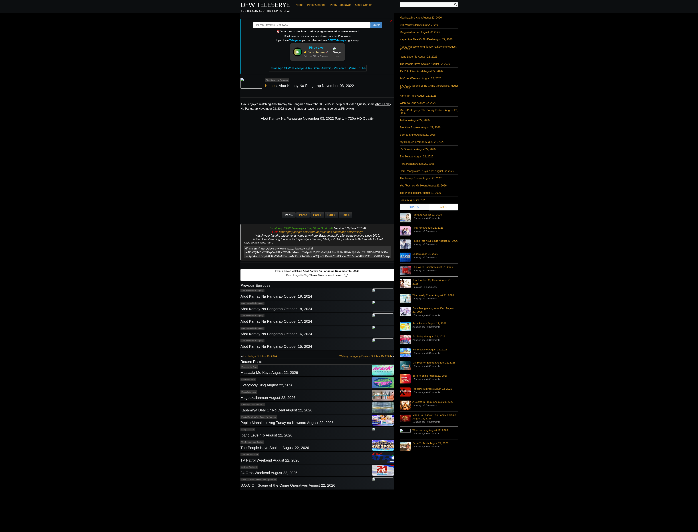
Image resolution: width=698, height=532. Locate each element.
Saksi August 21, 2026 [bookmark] (425, 253)
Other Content (364, 4)
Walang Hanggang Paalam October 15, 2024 (365, 356)
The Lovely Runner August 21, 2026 (421, 178)
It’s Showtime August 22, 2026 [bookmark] (429, 349)
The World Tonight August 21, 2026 (420, 192)
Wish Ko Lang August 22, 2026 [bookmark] (430, 430)
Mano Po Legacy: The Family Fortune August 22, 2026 (429, 111)
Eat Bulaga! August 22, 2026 (416, 156)
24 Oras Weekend (249, 467)
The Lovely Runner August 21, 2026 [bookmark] (433, 295)
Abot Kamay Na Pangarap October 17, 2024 (276, 321)
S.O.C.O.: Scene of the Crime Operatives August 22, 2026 (287, 485)
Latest (443, 207)
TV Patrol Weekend (249, 455)
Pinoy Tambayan (341, 4)
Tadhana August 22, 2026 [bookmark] (427, 214)
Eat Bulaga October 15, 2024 (260, 356)
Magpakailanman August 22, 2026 (267, 398)
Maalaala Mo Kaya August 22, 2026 (269, 373)
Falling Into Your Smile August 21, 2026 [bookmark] (435, 240)
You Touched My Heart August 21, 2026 (423, 185)
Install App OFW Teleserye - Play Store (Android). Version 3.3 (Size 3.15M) (318, 68)
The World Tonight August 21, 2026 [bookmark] (432, 266)
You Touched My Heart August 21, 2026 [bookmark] (432, 282)
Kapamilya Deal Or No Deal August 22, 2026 (276, 410)
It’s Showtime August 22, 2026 (418, 149)
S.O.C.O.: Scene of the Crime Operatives (258, 480)
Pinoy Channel (316, 4)
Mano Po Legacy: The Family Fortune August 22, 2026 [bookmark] (434, 416)
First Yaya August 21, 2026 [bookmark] (427, 227)
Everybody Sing (248, 379)
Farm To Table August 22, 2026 (418, 95)
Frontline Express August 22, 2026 (420, 127)
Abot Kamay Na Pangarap (277, 80)
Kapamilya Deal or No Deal (252, 404)
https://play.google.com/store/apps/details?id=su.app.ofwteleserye (321, 231)
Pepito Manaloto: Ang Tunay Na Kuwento (258, 417)
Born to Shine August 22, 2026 (418, 134)
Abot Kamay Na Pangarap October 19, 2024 (276, 296)
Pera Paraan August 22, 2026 (417, 163)
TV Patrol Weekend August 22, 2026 (269, 460)
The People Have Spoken (252, 442)
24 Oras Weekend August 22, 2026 (268, 473)
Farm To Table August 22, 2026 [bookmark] (430, 443)
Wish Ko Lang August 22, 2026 (418, 102)
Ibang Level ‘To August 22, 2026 (266, 435)
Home (299, 4)
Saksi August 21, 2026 (413, 200)
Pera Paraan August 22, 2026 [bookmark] (429, 323)
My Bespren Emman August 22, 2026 (422, 142)
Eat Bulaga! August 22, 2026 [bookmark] (428, 336)
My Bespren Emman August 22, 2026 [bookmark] (433, 362)
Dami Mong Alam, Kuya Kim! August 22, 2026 (427, 171)
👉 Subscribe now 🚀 (316, 52)
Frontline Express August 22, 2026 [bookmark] (432, 388)
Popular (414, 207)
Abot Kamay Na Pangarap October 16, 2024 (276, 334)
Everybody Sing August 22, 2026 (266, 385)
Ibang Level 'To (247, 430)
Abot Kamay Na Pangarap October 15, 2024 (276, 346)
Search (376, 25)
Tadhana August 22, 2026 (415, 120)
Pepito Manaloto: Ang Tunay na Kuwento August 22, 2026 (287, 423)
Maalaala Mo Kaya (249, 367)
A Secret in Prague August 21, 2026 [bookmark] (432, 401)
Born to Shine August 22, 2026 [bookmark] (430, 375)
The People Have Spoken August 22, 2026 (274, 448)
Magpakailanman (248, 392)
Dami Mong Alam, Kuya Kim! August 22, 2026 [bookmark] (433, 310)
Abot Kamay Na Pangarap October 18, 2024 (276, 309)
